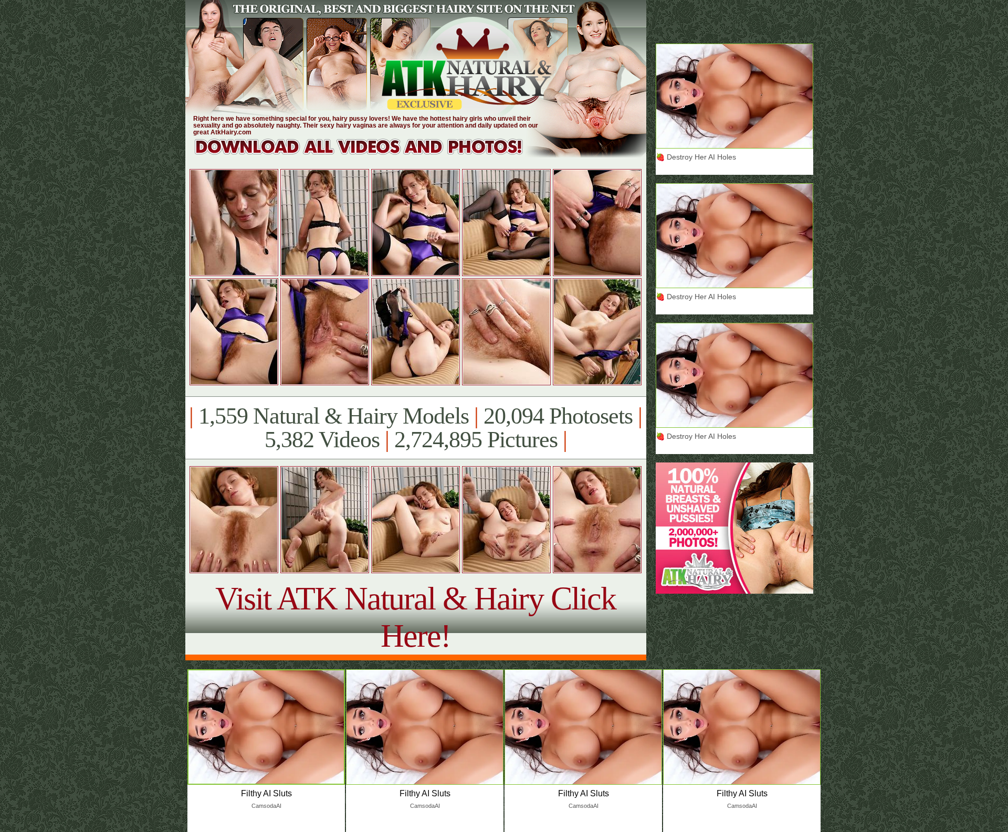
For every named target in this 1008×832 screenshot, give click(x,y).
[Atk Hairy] (368, 154)
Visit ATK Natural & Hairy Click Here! (415, 617)
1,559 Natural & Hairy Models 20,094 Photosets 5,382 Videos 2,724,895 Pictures (415, 427)
